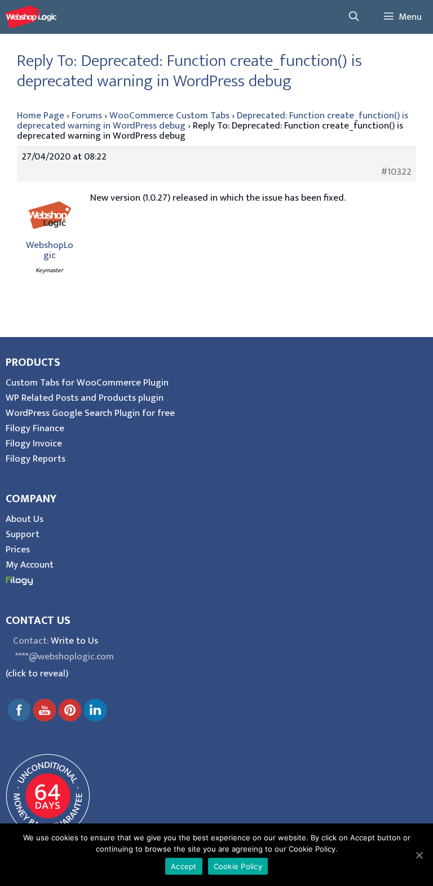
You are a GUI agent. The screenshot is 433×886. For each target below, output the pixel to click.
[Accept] (419, 855)
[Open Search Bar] (353, 17)
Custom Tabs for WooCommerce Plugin (87, 383)
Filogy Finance (35, 428)
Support (22, 534)
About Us (24, 519)
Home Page (40, 115)
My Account (30, 565)
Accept (184, 866)
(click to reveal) (37, 673)
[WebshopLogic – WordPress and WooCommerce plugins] (31, 17)
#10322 (396, 172)
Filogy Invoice (34, 443)
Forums (87, 115)
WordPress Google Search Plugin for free (90, 413)
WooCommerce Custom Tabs (169, 115)
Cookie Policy (238, 866)
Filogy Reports (35, 459)
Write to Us (74, 641)
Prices (18, 549)
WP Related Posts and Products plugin (85, 398)
